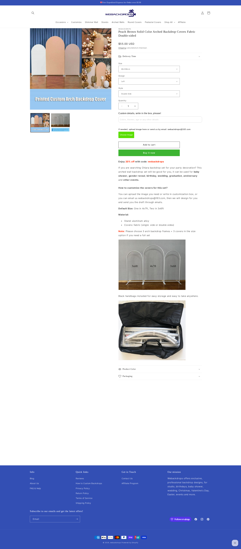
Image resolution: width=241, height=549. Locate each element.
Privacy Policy (83, 488)
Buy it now (149, 152)
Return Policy (82, 493)
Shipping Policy (83, 503)
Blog (32, 478)
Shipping (122, 48)
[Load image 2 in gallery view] (60, 122)
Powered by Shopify (130, 543)
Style (120, 88)
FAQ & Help (35, 488)
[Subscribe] (77, 519)
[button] (33, 13)
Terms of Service (84, 498)
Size (120, 63)
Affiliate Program (130, 483)
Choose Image (126, 135)
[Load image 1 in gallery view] (40, 122)
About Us (34, 483)
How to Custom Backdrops (89, 483)
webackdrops (115, 543)
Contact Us (127, 478)
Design (121, 76)
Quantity (122, 100)
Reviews (80, 478)
